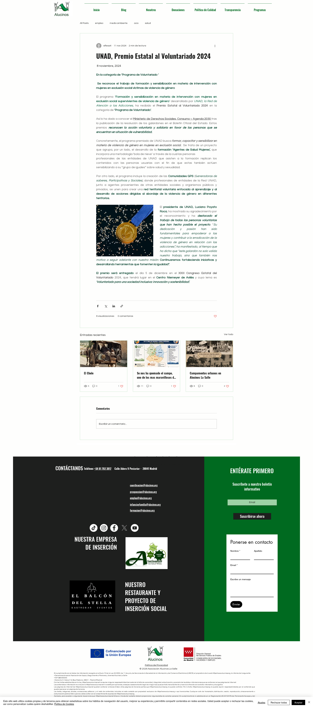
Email (234, 565)
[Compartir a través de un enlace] (121, 306)
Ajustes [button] (261, 702)
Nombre (235, 551)
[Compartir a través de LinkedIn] (113, 306)
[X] (124, 528)
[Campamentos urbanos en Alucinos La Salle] (209, 354)
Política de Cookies (64, 704)
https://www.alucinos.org (221, 673)
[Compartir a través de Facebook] (97, 306)
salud (148, 23)
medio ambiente (118, 23)
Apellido (258, 551)
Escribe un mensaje (240, 579)
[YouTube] (135, 528)
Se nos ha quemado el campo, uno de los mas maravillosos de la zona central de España (156, 375)
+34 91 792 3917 (102, 469)
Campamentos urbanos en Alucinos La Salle (205, 375)
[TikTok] (93, 528)
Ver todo (228, 334)
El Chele (88, 373)
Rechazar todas (279, 702)
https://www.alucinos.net (91, 682)
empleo (99, 23)
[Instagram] (104, 528)
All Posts (84, 23)
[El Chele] (103, 354)
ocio (136, 23)
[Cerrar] (309, 702)
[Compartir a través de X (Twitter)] (105, 306)
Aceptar (298, 702)
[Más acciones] (215, 46)
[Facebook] (114, 528)
